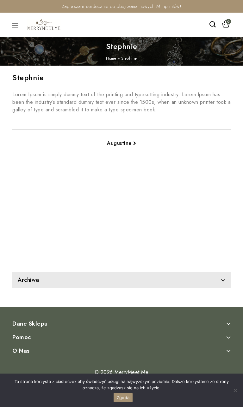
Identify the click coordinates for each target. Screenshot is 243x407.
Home (111, 58)
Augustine (119, 143)
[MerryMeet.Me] (43, 24)
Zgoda (123, 397)
